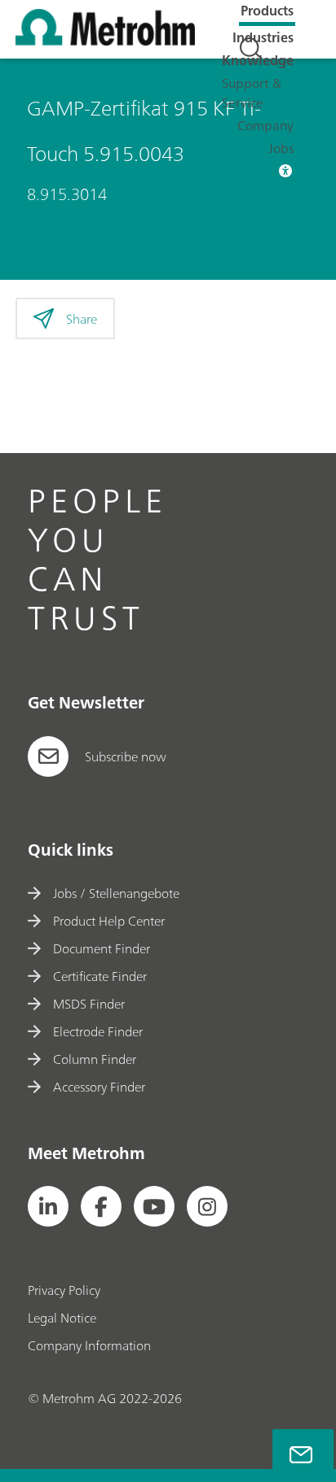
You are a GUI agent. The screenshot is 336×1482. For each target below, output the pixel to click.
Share (81, 318)
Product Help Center (109, 921)
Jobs (281, 148)
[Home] (105, 40)
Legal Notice (62, 1317)
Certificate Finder (100, 976)
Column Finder (94, 1059)
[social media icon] (48, 1206)
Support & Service (251, 93)
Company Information (89, 1345)
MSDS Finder (89, 1003)
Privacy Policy (64, 1290)
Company (265, 125)
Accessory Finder (99, 1086)
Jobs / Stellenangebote (116, 893)
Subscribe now (125, 756)
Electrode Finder (98, 1031)
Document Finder (101, 948)
